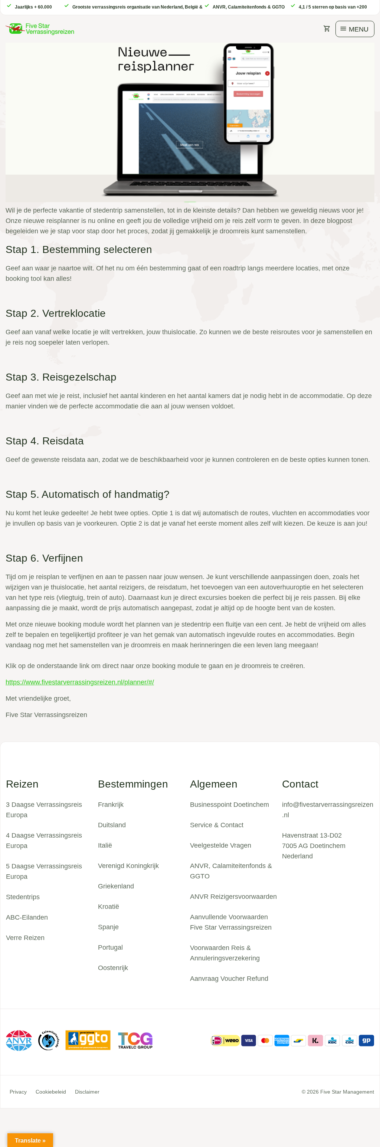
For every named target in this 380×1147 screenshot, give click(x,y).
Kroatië (108, 906)
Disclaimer (87, 1092)
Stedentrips (23, 897)
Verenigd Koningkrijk (128, 866)
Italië (105, 845)
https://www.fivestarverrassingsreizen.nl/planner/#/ (80, 682)
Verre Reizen (25, 937)
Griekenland (116, 886)
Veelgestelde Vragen (220, 845)
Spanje (108, 927)
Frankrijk (111, 804)
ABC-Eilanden (27, 917)
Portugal (110, 947)
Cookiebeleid (51, 1092)
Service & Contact (216, 825)
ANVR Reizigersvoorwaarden (233, 896)
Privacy (18, 1092)
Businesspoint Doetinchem (229, 804)
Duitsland (112, 825)
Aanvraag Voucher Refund (229, 978)
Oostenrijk (113, 968)
